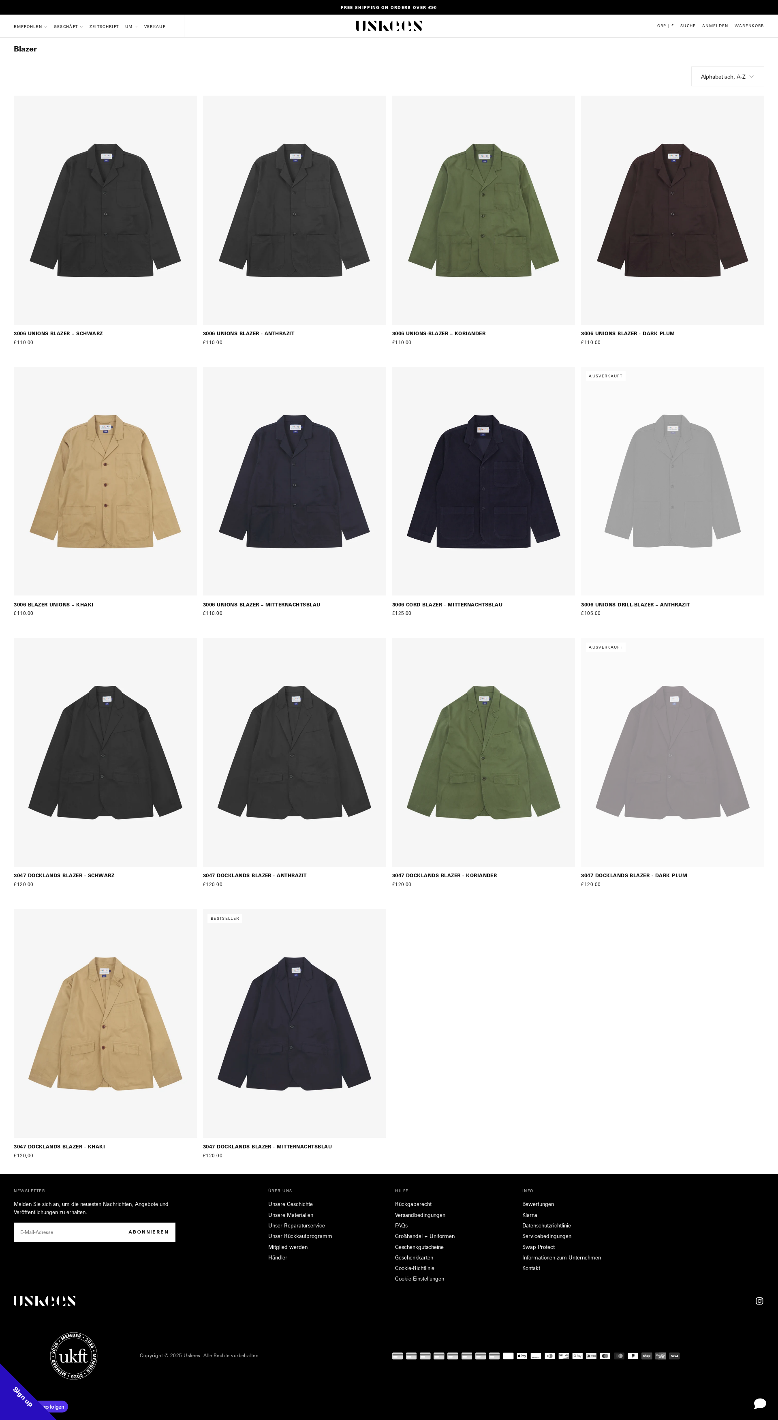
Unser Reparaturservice (296, 1225)
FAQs (401, 1225)
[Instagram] (759, 1301)
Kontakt (531, 1268)
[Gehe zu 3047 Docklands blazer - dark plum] (672, 752)
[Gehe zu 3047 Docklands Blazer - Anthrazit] (294, 752)
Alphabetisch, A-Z (723, 76)
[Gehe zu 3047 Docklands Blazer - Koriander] (483, 752)
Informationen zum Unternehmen (561, 1257)
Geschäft (66, 26)
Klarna (529, 1215)
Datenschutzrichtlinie (546, 1225)
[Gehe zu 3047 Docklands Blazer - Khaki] (105, 1023)
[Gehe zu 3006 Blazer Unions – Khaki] (105, 481)
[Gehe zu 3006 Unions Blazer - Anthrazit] (294, 210)
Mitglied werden (288, 1247)
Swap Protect (538, 1247)
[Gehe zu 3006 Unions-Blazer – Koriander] (483, 210)
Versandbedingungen (420, 1215)
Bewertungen (538, 1204)
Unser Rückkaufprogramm (300, 1236)
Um (129, 26)
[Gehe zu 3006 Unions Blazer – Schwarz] (105, 210)
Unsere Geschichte (290, 1204)
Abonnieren (148, 1232)
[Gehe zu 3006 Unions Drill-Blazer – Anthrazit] (672, 481)
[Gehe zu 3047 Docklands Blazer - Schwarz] (105, 752)
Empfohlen (28, 26)
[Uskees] (44, 1301)
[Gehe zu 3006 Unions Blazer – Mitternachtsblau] (294, 481)
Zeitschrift (104, 26)
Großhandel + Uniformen (425, 1236)
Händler (277, 1257)
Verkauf (154, 26)
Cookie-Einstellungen (419, 1278)
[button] (665, 26)
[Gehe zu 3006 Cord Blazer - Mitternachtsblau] (483, 481)
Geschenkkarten (414, 1257)
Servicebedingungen (546, 1236)
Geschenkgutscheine (419, 1247)
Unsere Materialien (290, 1215)
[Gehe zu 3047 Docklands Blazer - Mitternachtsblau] (294, 1023)
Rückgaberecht (413, 1204)
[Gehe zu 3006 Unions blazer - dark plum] (672, 210)
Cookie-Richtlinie (414, 1268)
